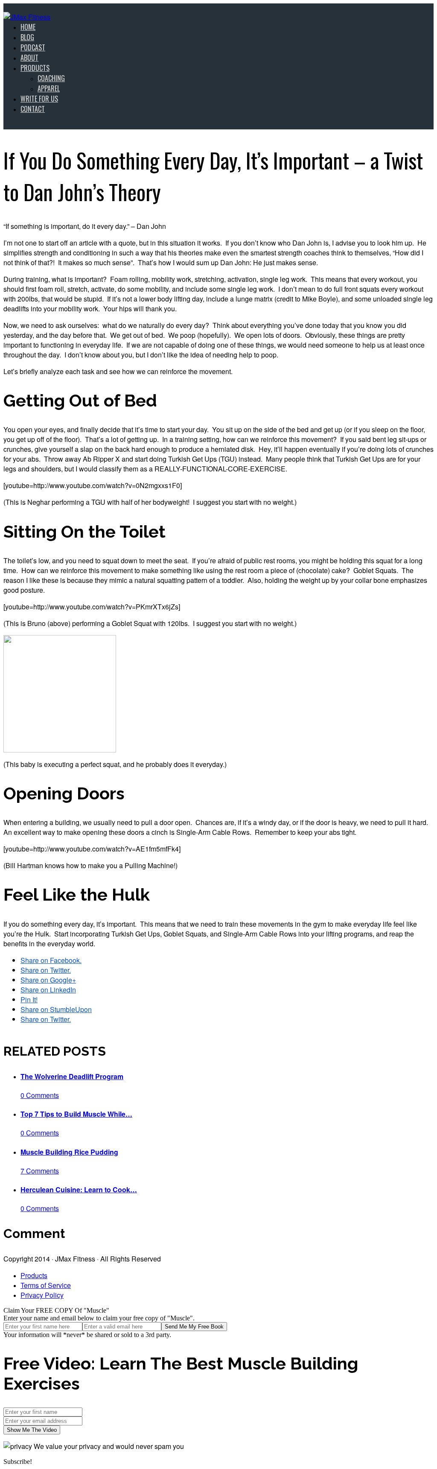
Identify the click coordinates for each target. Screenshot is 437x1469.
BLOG (27, 37)
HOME (27, 27)
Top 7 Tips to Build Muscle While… (76, 1114)
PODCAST (32, 47)
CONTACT (32, 109)
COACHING (51, 78)
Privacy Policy (42, 1295)
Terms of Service (45, 1285)
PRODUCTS (35, 68)
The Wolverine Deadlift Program (71, 1076)
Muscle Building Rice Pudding (69, 1152)
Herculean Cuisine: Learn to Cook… (78, 1189)
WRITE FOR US (39, 99)
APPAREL (49, 88)
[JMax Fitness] (26, 17)
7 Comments (39, 1171)
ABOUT (29, 58)
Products (33, 1275)
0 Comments (39, 1095)
